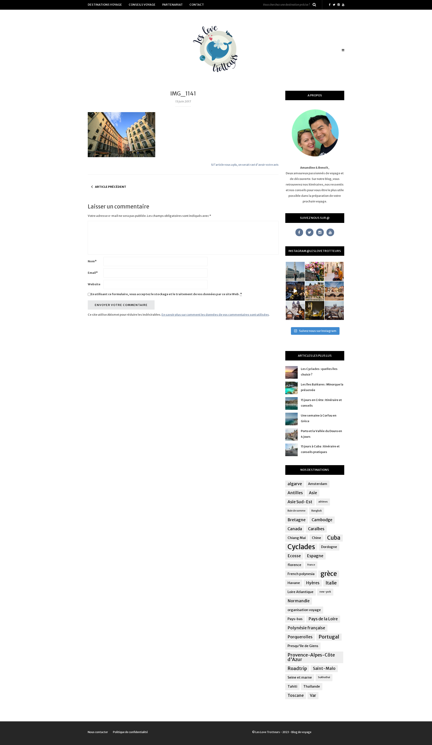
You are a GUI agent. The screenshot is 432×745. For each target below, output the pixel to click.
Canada (295, 528)
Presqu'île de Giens (303, 646)
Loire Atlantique (300, 592)
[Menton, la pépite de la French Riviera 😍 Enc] (314, 291)
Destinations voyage (105, 5)
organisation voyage (304, 610)
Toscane (296, 695)
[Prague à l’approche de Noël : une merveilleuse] (295, 291)
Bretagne (297, 519)
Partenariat (172, 5)
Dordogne (329, 547)
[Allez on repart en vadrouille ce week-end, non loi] (334, 271)
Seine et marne (300, 677)
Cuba (333, 537)
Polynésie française (306, 627)
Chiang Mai (297, 538)
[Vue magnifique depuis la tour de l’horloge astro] (334, 310)
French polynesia (301, 574)
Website (94, 284)
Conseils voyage (142, 5)
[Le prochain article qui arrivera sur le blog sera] (334, 291)
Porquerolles (300, 636)
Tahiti (292, 686)
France (311, 564)
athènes (323, 501)
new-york (325, 591)
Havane (294, 583)
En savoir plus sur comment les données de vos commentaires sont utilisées (215, 315)
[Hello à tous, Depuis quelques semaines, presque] (314, 271)
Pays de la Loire (323, 618)
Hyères (313, 582)
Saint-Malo (324, 668)
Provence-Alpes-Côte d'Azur (311, 657)
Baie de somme (296, 510)
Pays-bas (295, 619)
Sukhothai (324, 677)
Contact (196, 5)
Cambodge (322, 519)
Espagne (315, 555)
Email (93, 273)
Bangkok (316, 510)
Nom (92, 261)
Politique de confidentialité (130, 732)
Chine (316, 538)
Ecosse (294, 555)
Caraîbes (316, 528)
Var (313, 695)
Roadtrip (297, 668)
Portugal (329, 637)
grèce (329, 574)
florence (294, 565)
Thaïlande (311, 686)
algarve (295, 483)
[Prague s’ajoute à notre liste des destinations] (314, 310)
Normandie (299, 600)
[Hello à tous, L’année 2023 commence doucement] (295, 310)
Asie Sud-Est (300, 501)
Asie (313, 492)
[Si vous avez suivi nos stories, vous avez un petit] (295, 271)
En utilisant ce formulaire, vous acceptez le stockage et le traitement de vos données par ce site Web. (166, 294)
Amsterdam (317, 484)
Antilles (295, 492)
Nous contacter (98, 732)
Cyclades (301, 546)
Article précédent (110, 187)
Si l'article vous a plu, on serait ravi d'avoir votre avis (245, 164)
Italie (331, 583)
